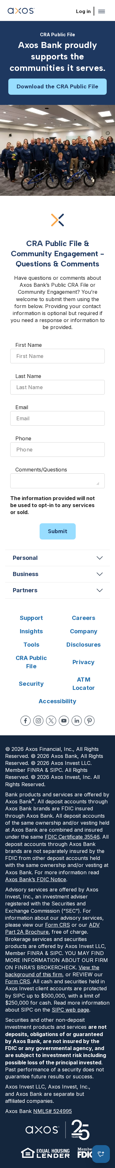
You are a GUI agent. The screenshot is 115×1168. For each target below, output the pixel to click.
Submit (57, 531)
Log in (83, 11)
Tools (31, 644)
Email (21, 407)
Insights (31, 631)
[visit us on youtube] (64, 721)
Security (31, 683)
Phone (23, 438)
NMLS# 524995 (52, 1111)
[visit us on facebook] (25, 721)
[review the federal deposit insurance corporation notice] (85, 1153)
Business (25, 574)
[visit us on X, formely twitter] (51, 721)
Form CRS (57, 925)
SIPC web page (70, 1010)
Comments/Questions (41, 469)
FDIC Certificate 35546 (72, 837)
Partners (25, 590)
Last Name (28, 376)
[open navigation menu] (101, 11)
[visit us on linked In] (77, 721)
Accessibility (57, 701)
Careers (83, 618)
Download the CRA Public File (57, 86)
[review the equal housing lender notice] (45, 1153)
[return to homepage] (21, 11)
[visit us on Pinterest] (89, 721)
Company (83, 631)
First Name (28, 345)
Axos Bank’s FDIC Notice (35, 879)
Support (31, 618)
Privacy (84, 662)
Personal (25, 557)
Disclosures (83, 644)
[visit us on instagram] (38, 721)
